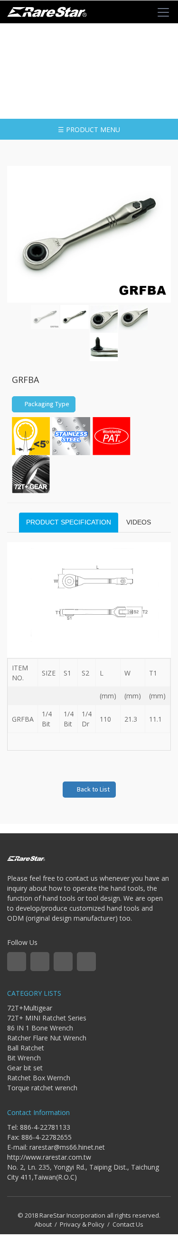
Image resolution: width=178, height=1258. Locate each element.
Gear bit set (25, 1067)
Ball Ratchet (25, 1047)
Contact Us (127, 1224)
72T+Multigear (29, 1007)
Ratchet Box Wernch (38, 1077)
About (43, 1224)
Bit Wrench (24, 1057)
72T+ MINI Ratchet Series (46, 1017)
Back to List (92, 789)
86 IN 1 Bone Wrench (40, 1027)
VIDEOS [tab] (138, 522)
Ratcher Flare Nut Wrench (46, 1037)
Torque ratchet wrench (42, 1087)
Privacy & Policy (82, 1224)
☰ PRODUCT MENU (89, 129)
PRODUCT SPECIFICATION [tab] (68, 522)
